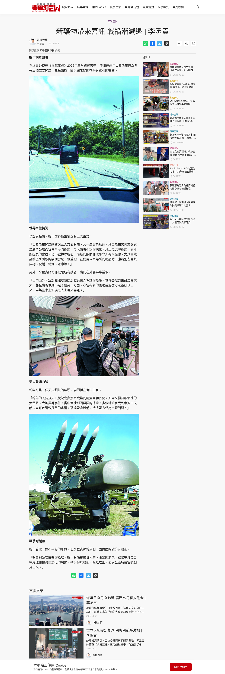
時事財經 (82, 7)
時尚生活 (174, 165)
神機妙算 (97, 622)
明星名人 (67, 7)
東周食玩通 (132, 7)
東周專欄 (178, 7)
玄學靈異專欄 (47, 50)
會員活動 (148, 7)
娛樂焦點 (174, 64)
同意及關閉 (180, 666)
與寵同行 (174, 81)
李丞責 (40, 43)
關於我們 (30, 670)
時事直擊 (174, 114)
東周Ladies (99, 7)
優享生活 (115, 7)
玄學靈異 (163, 7)
